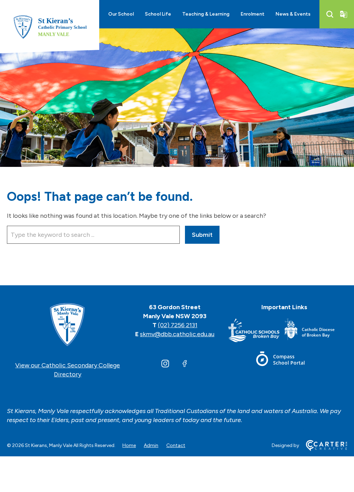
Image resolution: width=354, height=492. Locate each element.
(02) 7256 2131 (177, 325)
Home (129, 445)
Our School (121, 14)
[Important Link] (256, 332)
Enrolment (252, 14)
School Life (158, 14)
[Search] (330, 14)
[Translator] (344, 14)
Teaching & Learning (206, 14)
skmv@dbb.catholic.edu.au (177, 334)
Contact (175, 445)
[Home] (67, 325)
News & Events (293, 14)
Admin (151, 445)
